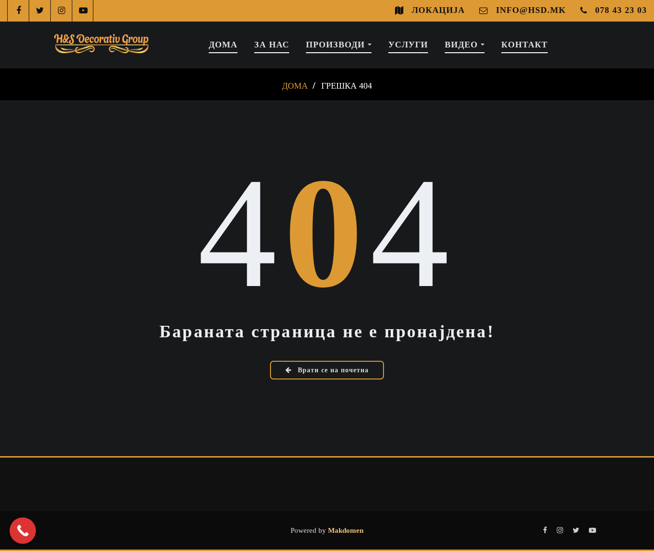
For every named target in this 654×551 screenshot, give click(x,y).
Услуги (408, 44)
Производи (337, 44)
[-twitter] (40, 11)
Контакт (524, 44)
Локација (438, 10)
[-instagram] (61, 11)
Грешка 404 (346, 86)
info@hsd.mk (531, 10)
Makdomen (344, 530)
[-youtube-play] (83, 11)
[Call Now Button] (23, 530)
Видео (463, 44)
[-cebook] (18, 11)
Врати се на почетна (332, 370)
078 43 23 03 (621, 10)
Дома (223, 44)
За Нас (271, 44)
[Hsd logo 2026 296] (101, 45)
